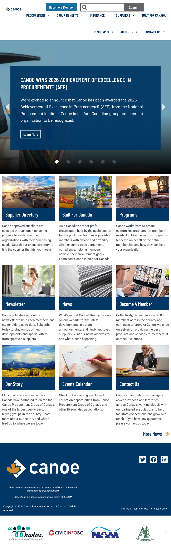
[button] (7, 107)
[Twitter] (142, 459)
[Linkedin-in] (164, 459)
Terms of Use (141, 508)
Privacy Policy (159, 508)
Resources (101, 32)
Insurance (97, 15)
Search (133, 7)
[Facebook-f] (153, 459)
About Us (126, 32)
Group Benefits (68, 15)
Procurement (35, 15)
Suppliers (123, 15)
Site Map (126, 508)
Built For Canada (153, 15)
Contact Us (153, 32)
